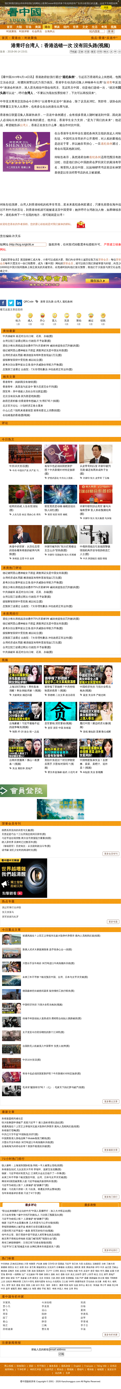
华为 (102, 1271)
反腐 (112, 1271)
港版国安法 (41, 1267)
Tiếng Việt (102, 1366)
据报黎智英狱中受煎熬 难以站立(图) (23, 360)
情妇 (97, 1271)
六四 (81, 1264)
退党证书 (111, 1369)
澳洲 (61, 1285)
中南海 (70, 1271)
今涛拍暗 (47, 1302)
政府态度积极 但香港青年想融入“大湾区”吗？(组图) (31, 401)
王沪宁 (49, 1271)
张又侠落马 (8, 912)
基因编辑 (93, 1278)
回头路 (50, 301)
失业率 (91, 695)
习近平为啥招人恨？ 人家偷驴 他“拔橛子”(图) (25, 1185)
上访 (3, 1281)
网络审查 (17, 1281)
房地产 (29, 768)
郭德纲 (51, 695)
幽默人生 (27, 1288)
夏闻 (83, 1310)
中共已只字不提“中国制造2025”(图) (20, 1134)
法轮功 (9, 1281)
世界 (76, 27)
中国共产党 (23, 470)
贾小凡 (6, 1306)
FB (37, 1274)
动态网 (58, 1373)
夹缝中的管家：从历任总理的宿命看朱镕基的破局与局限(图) (24, 550)
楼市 (3, 1278)
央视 (105, 1281)
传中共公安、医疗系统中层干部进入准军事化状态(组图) (31, 1234)
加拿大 (47, 1274)
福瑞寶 (100, 1369)
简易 (83, 1302)
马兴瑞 (108, 518)
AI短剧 (86, 772)
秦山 (5, 1321)
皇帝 (8, 1288)
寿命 (66, 1288)
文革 (71, 1288)
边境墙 (23, 1271)
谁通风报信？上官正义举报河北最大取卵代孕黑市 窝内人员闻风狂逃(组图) (61, 935)
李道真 (45, 1306)
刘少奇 (115, 1285)
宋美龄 (96, 1285)
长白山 (49, 1281)
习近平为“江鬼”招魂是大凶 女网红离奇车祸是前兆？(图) (31, 1246)
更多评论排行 (111, 1250)
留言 (93, 51)
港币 (106, 1274)
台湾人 (24, 125)
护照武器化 (53, 478)
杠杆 (68, 1274)
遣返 (18, 1285)
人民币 (90, 1274)
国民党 (77, 1267)
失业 (14, 768)
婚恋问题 (27, 695)
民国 (66, 1285)
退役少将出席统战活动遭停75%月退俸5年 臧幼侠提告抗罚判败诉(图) (41, 345)
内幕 (76, 1271)
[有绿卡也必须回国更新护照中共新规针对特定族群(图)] (11, 1073)
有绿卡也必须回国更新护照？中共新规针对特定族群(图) (60, 470)
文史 (85, 27)
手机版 (73, 51)
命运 (24, 514)
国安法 (11, 1267)
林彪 (109, 1285)
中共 (14, 470)
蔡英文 (35, 1278)
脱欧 (53, 1274)
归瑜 (83, 1306)
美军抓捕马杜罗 (10, 916)
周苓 (5, 1313)
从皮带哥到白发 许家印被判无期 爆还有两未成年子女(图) (95, 470)
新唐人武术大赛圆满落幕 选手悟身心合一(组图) (47, 949)
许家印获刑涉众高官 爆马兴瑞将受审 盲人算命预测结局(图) (95, 510)
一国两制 (17, 1274)
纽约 (66, 27)
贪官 (50, 727)
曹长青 (45, 1329)
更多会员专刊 (111, 853)
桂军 (71, 1285)
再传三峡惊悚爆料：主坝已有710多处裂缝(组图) (27, 1242)
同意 (106, 7)
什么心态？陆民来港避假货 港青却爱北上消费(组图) (31, 410)
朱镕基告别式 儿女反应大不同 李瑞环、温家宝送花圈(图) (31, 1169)
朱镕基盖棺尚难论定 (12, 1118)
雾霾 (86, 1278)
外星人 (60, 1288)
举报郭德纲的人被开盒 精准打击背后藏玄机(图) (26, 1226)
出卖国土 (88, 1264)
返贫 (85, 695)
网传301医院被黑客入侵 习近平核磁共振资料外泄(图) (29, 1181)
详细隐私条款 (71, 7)
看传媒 (90, 1369)
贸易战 (61, 1264)
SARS (71, 1281)
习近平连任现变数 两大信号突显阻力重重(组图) (26, 838)
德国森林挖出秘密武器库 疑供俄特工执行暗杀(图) (48, 990)
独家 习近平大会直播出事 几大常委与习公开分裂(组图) (30, 1222)
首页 (9, 27)
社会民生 (37, 31)
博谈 (57, 27)
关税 (17, 1271)
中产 (18, 1278)
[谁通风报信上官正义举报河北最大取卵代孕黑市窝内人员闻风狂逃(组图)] (11, 935)
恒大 (92, 478)
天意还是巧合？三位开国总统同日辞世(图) (24, 834)
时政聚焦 (11, 31)
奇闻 (104, 27)
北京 (41, 1278)
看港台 (16, 37)
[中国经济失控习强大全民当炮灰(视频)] (11, 1004)
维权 (107, 1278)
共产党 (32, 470)
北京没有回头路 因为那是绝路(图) (21, 396)
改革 (32, 558)
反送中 (87, 1271)
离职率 (21, 768)
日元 (101, 1274)
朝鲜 (41, 1274)
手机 (44, 1288)
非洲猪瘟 (70, 1278)
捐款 (31, 1366)
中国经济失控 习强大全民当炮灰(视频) (43, 1004)
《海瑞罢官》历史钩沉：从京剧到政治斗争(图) (26, 846)
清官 (55, 727)
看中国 (26, 14)
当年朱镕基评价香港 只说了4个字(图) (21, 1193)
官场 (28, 27)
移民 (114, 1281)
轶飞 (5, 1310)
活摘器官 (97, 1264)
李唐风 (84, 1313)
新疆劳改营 (80, 1281)
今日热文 (8, 439)
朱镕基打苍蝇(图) (11, 1130)
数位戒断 (106, 731)
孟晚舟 (11, 1271)
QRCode (29, 301)
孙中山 (82, 1285)
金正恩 (108, 1267)
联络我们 (21, 1366)
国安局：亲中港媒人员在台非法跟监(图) (25, 391)
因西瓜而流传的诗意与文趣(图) (18, 830)
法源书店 (49, 1369)
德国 (100, 558)
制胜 (14, 731)
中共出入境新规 (67, 478)
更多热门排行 (111, 1197)
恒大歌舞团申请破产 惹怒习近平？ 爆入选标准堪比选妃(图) (33, 1122)
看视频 (70, 1369)
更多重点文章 (111, 1101)
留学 (8, 1285)
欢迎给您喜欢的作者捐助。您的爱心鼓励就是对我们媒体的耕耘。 (36, 224)
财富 (13, 1278)
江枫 (44, 1325)
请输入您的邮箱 (40, 1349)
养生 (76, 1288)
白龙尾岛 (57, 1281)
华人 (110, 1281)
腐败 (107, 1271)
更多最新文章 (111, 1150)
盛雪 (44, 1317)
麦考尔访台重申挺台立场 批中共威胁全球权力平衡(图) (33, 364)
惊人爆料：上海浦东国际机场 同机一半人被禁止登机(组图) (32, 1165)
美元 (72, 1274)
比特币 (78, 1274)
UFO (97, 1267)
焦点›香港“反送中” (104, 37)
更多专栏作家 (111, 1334)
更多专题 (113, 921)
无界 (68, 1373)
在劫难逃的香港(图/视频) (16, 415)
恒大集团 (99, 518)
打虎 (117, 1271)
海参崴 (23, 1278)
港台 (47, 27)
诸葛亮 (14, 1288)
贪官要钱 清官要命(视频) (58, 723)
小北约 (71, 772)
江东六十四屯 (28, 1281)
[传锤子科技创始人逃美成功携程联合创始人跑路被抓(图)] (11, 1018)
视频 (113, 27)
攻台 (26, 731)
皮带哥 (98, 478)
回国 (28, 1285)
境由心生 (31, 514)
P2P (82, 1278)
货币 (84, 1274)
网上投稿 (8, 1366)
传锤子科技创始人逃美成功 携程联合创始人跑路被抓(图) (52, 1018)
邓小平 (103, 1285)
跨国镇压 (92, 558)
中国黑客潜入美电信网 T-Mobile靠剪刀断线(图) (26, 1138)
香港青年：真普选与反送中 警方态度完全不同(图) (30, 386)
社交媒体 (31, 1274)
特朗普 (32, 1264)
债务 (63, 1274)
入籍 (33, 1285)
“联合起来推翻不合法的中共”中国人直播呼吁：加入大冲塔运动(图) (36, 1210)
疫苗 (22, 1267)
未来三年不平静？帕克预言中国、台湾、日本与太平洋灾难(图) (55, 977)
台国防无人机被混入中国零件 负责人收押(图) (46, 1046)
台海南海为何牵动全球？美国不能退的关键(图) (26, 1146)
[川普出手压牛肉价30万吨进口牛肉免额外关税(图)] (11, 963)
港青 (109, 82)
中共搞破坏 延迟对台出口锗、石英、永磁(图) (28, 336)
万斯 (29, 1271)
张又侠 (75, 1264)
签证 (23, 1285)
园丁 (5, 1317)
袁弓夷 (32, 1267)
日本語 (113, 1366)
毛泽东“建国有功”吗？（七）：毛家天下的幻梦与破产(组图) (54, 1087)
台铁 (104, 1264)
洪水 (27, 1267)
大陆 (19, 27)
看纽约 (80, 1369)
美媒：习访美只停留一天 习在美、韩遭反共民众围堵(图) (31, 1189)
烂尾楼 (72, 554)
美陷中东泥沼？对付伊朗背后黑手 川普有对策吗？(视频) (60, 764)
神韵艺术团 (35, 1369)
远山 (44, 1310)
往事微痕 (60, 1267)
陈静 (44, 1313)
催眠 (65, 514)
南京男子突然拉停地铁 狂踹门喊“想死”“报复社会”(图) (29, 1238)
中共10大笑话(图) (19, 466)
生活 (95, 27)
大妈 (53, 1278)
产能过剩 (101, 695)
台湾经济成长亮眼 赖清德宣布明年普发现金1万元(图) (32, 355)
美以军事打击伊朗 (11, 907)
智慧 (34, 1288)
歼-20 (20, 731)
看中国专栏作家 (13, 1296)
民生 (43, 1285)
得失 (38, 514)
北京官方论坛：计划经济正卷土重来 (23, 405)
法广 (24, 1274)
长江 (17, 1267)
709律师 (113, 1278)
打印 (100, 51)
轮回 (55, 514)
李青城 (84, 1321)
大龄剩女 (17, 695)
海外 (48, 1285)
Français (88, 1366)
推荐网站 (9, 1369)
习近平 (39, 470)
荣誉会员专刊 (11, 823)
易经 (20, 1288)
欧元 (96, 1274)
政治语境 (70, 695)
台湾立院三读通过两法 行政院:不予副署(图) (27, 341)
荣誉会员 (103, 259)
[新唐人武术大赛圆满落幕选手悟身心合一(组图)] (11, 949)
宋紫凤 (6, 1302)
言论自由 (90, 1281)
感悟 (39, 1288)
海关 (13, 1285)
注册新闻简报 (11, 1342)
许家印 (86, 478)
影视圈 (99, 772)
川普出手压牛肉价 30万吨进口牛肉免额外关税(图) (49, 963)
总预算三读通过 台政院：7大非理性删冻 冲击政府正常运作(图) (37, 369)
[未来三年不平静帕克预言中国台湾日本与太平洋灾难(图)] (11, 977)
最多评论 (31, 1204)
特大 (106, 51)
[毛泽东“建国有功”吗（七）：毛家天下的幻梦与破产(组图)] (11, 1087)
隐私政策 (65, 1366)
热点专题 (8, 901)
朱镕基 (15, 558)
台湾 (29, 1278)
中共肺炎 (5, 1264)
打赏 (87, 51)
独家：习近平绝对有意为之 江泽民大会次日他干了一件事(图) (33, 1173)
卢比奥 (39, 1264)
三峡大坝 (111, 1264)
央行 (58, 1274)
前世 (50, 514)
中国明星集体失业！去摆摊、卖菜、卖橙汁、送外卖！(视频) (94, 764)
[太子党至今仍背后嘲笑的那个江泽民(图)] (11, 1032)
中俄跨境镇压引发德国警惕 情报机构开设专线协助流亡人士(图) (95, 550)
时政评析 (24, 31)
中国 (60, 727)
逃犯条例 (106, 143)
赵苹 (83, 1317)
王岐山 (115, 1267)
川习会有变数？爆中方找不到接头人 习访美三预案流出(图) (32, 1214)
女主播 (98, 1281)
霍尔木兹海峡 (55, 772)
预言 (49, 1288)
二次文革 (60, 695)
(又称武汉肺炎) (16, 1264)
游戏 (85, 731)
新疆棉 (4, 1267)
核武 (65, 772)
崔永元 (63, 1271)
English (77, 1366)
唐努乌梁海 (40, 1281)
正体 (81, 51)
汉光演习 (51, 1267)
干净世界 (21, 1369)
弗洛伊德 (90, 1267)
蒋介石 (89, 1285)
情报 (105, 558)
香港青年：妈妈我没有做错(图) (20, 382)
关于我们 (41, 1366)
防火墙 (101, 1278)
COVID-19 (52, 1264)
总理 (22, 558)
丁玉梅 (106, 478)
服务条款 (53, 1366)
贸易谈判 (40, 1271)
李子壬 (84, 1325)
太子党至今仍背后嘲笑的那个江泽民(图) (43, 1032)
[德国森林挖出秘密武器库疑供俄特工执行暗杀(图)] (11, 990)
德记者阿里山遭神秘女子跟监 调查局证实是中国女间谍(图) (35, 350)
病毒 (45, 1264)
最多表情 (90, 1204)
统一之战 (34, 731)
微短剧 (91, 731)
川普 (26, 1264)
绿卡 (38, 1285)
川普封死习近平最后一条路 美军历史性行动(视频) (28, 1230)
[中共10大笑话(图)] (11, 1059)
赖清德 (4, 1271)
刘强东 (47, 1278)
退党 (83, 1267)
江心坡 (65, 1281)
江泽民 (56, 1271)
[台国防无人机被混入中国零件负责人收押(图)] (11, 1046)
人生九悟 (16, 514)
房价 (58, 1278)
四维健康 (8, 1329)
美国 (38, 27)
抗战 (76, 1285)
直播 (98, 731)
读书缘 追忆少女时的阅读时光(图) (19, 850)
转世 (60, 514)
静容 (44, 1321)
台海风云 (50, 31)
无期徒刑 (59, 554)
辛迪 (83, 1329)
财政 (8, 1278)
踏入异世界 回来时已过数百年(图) (19, 842)
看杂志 (60, 1369)
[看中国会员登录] (23, 790)
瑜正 (5, 1325)
